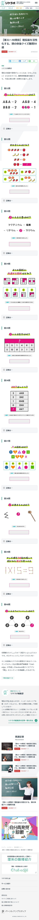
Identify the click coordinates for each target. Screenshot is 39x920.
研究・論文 (19, 8)
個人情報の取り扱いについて (10, 902)
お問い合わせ (6, 889)
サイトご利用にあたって (9, 898)
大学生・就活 (28, 8)
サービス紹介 (6, 884)
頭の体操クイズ (8, 678)
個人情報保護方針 (7, 905)
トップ (3, 8)
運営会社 (4, 895)
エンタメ (9, 847)
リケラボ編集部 (7, 68)
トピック (10, 8)
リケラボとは (6, 878)
